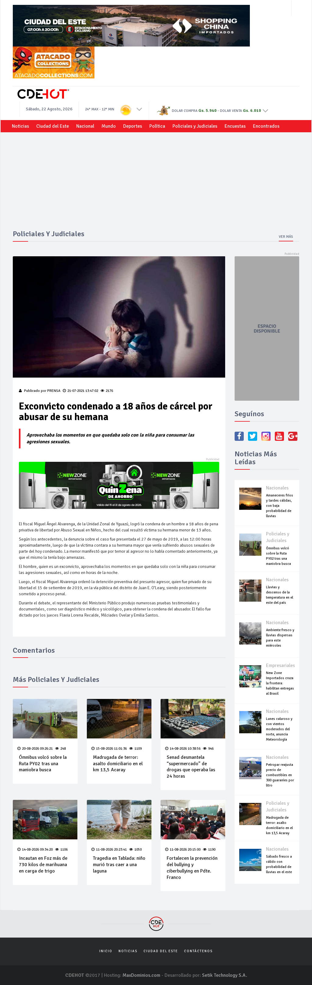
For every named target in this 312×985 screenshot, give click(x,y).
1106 (64, 849)
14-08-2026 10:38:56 (185, 748)
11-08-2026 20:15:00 (185, 849)
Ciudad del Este (52, 126)
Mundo (108, 126)
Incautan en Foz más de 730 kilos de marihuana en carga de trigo (43, 864)
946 (211, 748)
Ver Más (286, 236)
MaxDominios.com (141, 975)
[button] (139, 108)
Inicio (105, 951)
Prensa (53, 391)
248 (63, 748)
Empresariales (280, 665)
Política (157, 126)
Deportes (132, 126)
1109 (138, 748)
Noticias (20, 126)
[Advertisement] (156, 184)
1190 (211, 849)
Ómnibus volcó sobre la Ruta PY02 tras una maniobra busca (43, 763)
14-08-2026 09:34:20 (37, 849)
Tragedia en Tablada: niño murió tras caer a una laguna (119, 864)
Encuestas (235, 126)
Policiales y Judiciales (194, 126)
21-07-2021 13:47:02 (82, 391)
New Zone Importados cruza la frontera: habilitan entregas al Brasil (280, 683)
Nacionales (277, 488)
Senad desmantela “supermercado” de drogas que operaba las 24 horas (191, 766)
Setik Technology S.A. (224, 975)
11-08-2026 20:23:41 (111, 849)
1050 (138, 849)
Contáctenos (198, 951)
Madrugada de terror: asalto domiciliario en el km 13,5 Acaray (118, 763)
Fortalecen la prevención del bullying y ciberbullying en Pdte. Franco (192, 867)
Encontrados (266, 126)
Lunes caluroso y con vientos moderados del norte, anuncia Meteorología (279, 729)
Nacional (85, 126)
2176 (109, 391)
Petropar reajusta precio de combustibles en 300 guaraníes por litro (280, 775)
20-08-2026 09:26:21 (37, 748)
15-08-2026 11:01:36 (111, 748)
